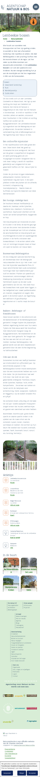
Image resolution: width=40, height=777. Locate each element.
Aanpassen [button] (7, 773)
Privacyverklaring (10, 749)
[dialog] (20, 769)
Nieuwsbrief (20, 627)
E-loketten (14, 634)
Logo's (15, 674)
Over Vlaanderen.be (11, 754)
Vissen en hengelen (17, 645)
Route (12, 483)
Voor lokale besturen (18, 661)
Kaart (12, 515)
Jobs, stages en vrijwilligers (21, 669)
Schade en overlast (17, 650)
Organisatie (16, 667)
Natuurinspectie (16, 654)
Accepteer (32, 773)
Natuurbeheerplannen (18, 636)
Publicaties (16, 672)
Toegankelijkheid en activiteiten (21, 643)
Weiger (21, 773)
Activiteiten (11, 607)
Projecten (27, 607)
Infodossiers (28, 605)
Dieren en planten (17, 647)
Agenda (18, 621)
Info (11, 548)
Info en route (14, 505)
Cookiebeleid (9, 751)
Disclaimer (8, 756)
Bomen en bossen (17, 638)
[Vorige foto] (5, 450)
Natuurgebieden (17, 39)
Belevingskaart (12, 610)
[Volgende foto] (34, 450)
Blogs (17, 623)
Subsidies (14, 656)
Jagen (13, 652)
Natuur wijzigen (16, 641)
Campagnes (19, 625)
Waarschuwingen (21, 616)
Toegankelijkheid (10, 758)
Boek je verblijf (15, 538)
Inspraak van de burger (18, 658)
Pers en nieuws (21, 618)
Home (5, 39)
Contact (15, 676)
